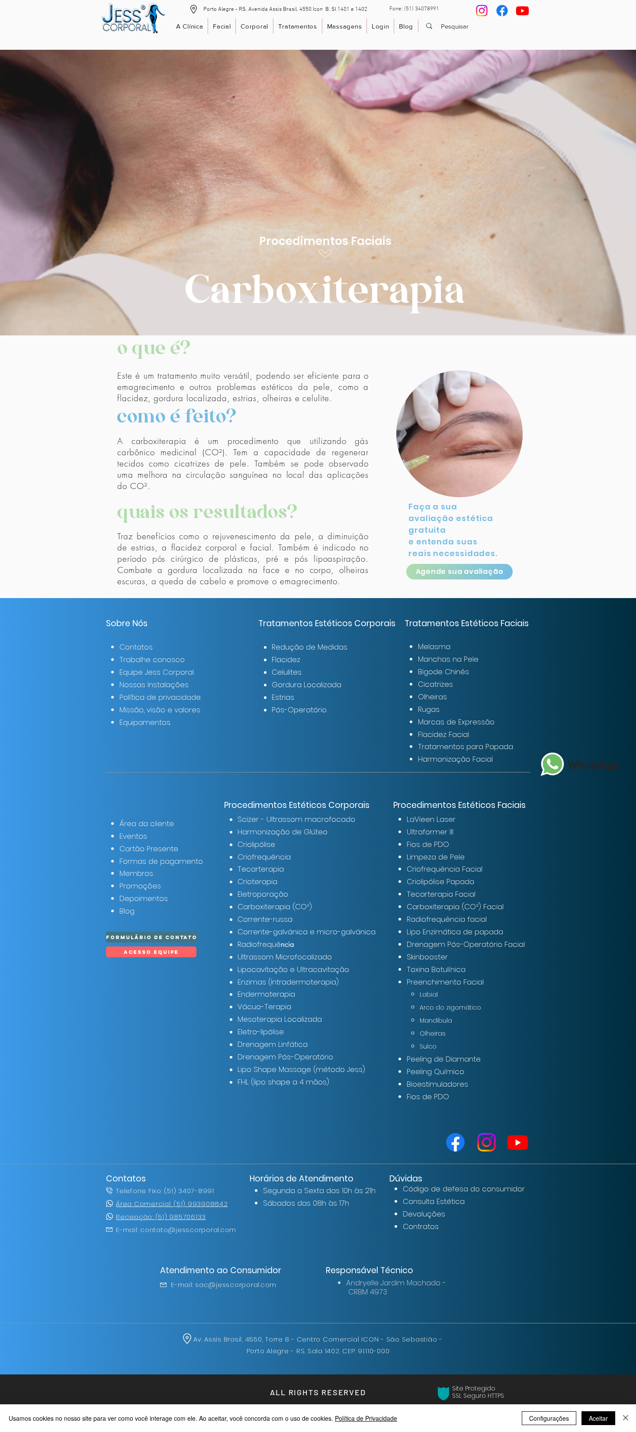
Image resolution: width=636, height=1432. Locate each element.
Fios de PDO (428, 844)
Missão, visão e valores (159, 710)
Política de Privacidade (366, 1418)
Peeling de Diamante (444, 1059)
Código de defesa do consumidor (464, 1189)
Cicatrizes (435, 684)
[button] (193, 9)
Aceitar (598, 1418)
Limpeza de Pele (436, 857)
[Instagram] (481, 10)
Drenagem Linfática (273, 1044)
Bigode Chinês (443, 671)
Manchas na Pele (448, 659)
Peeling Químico (435, 1071)
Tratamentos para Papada (465, 746)
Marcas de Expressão (456, 722)
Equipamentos (144, 722)
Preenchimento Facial (445, 982)
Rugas (429, 709)
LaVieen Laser (431, 819)
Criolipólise (256, 844)
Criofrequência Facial (444, 869)
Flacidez (286, 659)
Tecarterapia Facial (441, 894)
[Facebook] (502, 10)
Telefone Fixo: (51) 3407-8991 (165, 1190)
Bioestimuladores (437, 1084)
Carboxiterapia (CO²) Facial (455, 906)
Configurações (549, 1418)
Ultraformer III (430, 832)
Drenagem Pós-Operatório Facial (466, 944)
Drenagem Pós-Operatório (285, 1057)
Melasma (434, 646)
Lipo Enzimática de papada (455, 932)
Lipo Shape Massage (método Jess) (301, 1069)
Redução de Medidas (309, 647)
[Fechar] (625, 1418)
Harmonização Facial (455, 759)
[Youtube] (522, 10)
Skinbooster (427, 957)
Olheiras (432, 697)
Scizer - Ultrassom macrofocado (296, 819)
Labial (429, 994)
